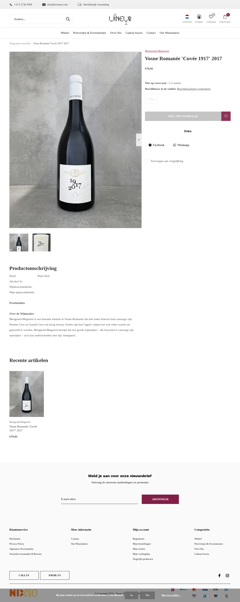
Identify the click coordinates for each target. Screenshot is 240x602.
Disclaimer (14, 538)
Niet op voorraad (183, 116)
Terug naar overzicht (19, 43)
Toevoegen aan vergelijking (167, 161)
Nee (147, 595)
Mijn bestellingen (142, 543)
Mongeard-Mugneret (157, 50)
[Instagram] (227, 575)
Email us (55, 575)
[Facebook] (219, 575)
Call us (24, 575)
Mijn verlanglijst (141, 554)
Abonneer (160, 499)
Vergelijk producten (143, 559)
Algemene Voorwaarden (21, 548)
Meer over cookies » (170, 595)
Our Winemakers (169, 32)
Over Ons (116, 32)
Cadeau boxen (134, 32)
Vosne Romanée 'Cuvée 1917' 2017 (23, 428)
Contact (151, 32)
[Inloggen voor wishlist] (226, 116)
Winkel (65, 32)
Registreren (138, 538)
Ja (131, 595)
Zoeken (68, 19)
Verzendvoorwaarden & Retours (25, 554)
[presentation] (139, 139)
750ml (151, 99)
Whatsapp (183, 145)
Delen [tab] (187, 131)
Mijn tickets (139, 548)
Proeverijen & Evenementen (89, 32)
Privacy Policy (16, 543)
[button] (18, 242)
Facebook (158, 145)
